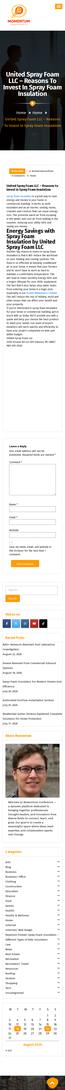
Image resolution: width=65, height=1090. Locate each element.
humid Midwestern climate (42, 293)
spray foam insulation (18, 196)
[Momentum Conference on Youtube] (34, 623)
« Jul (9, 1050)
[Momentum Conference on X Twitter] (16, 623)
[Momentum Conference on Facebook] (7, 623)
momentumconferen (42, 171)
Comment (15, 462)
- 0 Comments (17, 176)
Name (13, 504)
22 (47, 1029)
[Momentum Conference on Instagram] (25, 623)
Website (14, 530)
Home (21, 113)
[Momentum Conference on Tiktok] (43, 623)
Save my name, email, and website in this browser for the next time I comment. (30, 550)
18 (17, 1029)
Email (13, 517)
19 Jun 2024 (17, 171)
